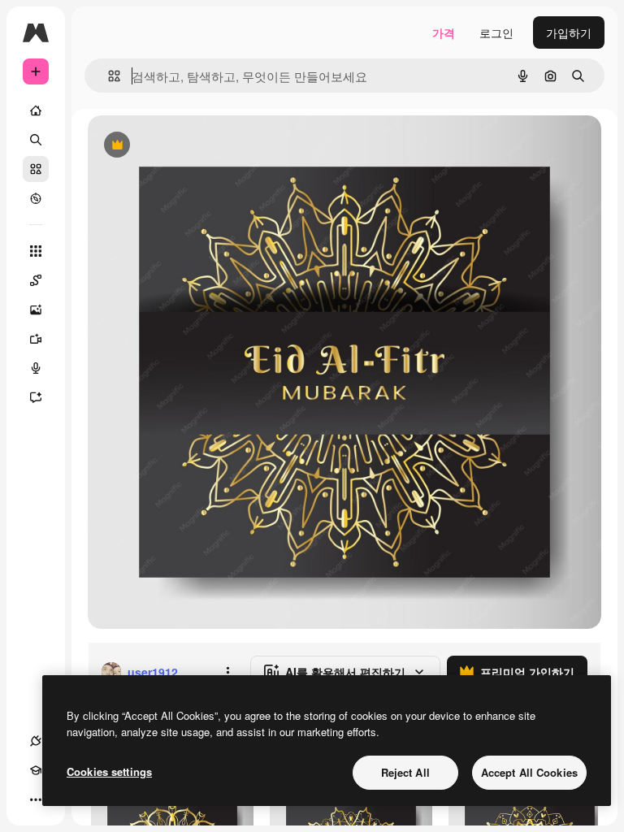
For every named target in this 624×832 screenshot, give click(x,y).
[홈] (36, 111)
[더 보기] (36, 799)
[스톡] (36, 169)
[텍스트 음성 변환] (36, 368)
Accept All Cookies (529, 772)
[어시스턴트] (36, 397)
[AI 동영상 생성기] (36, 339)
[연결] (36, 741)
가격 (443, 32)
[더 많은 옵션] (227, 672)
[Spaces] (36, 280)
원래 (181, 145)
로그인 (496, 32)
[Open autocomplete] (107, 76)
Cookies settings (109, 771)
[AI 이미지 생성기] (36, 310)
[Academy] (36, 770)
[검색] (36, 140)
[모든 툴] (36, 251)
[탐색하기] (36, 198)
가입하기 (569, 32)
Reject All (405, 772)
